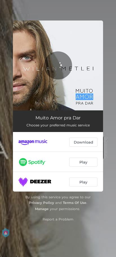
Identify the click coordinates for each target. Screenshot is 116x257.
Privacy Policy (41, 203)
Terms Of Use (74, 203)
